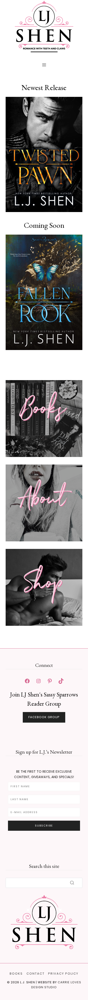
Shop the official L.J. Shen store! (44, 615)
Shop (44, 585)
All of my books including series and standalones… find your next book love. (44, 446)
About (44, 501)
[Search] (72, 883)
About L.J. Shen (44, 530)
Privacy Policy (63, 973)
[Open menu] (44, 65)
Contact (36, 973)
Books (44, 411)
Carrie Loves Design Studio (56, 984)
